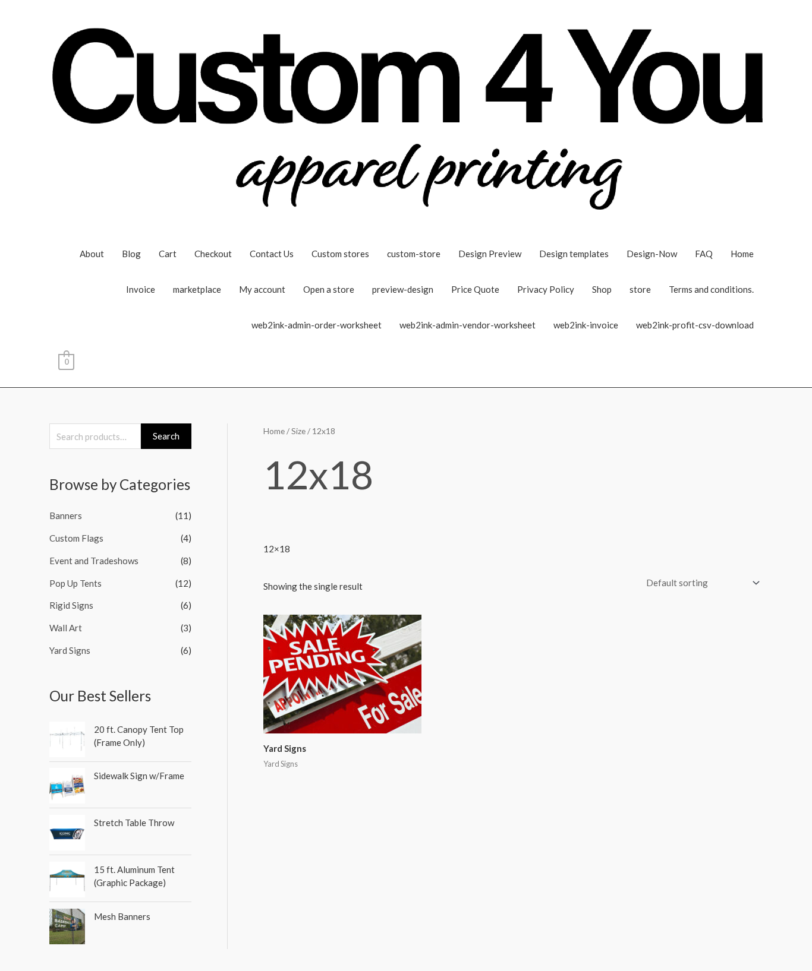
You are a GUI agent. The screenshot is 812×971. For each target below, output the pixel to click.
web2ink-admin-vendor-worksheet (467, 325)
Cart (168, 253)
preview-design (402, 289)
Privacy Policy (545, 289)
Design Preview (489, 253)
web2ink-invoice (585, 325)
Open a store (328, 289)
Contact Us (272, 253)
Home (742, 253)
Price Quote (475, 289)
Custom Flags (76, 538)
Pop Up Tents (75, 583)
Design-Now (652, 253)
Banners (65, 515)
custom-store (413, 253)
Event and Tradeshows (94, 560)
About (92, 253)
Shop (602, 289)
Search (166, 436)
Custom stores (340, 253)
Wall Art (65, 627)
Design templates (574, 253)
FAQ (704, 253)
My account (262, 289)
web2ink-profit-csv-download (695, 325)
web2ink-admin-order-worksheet (316, 325)
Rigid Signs (71, 605)
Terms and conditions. (711, 289)
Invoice (140, 289)
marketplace (197, 289)
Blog (131, 253)
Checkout (213, 253)
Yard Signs (69, 650)
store (640, 289)
